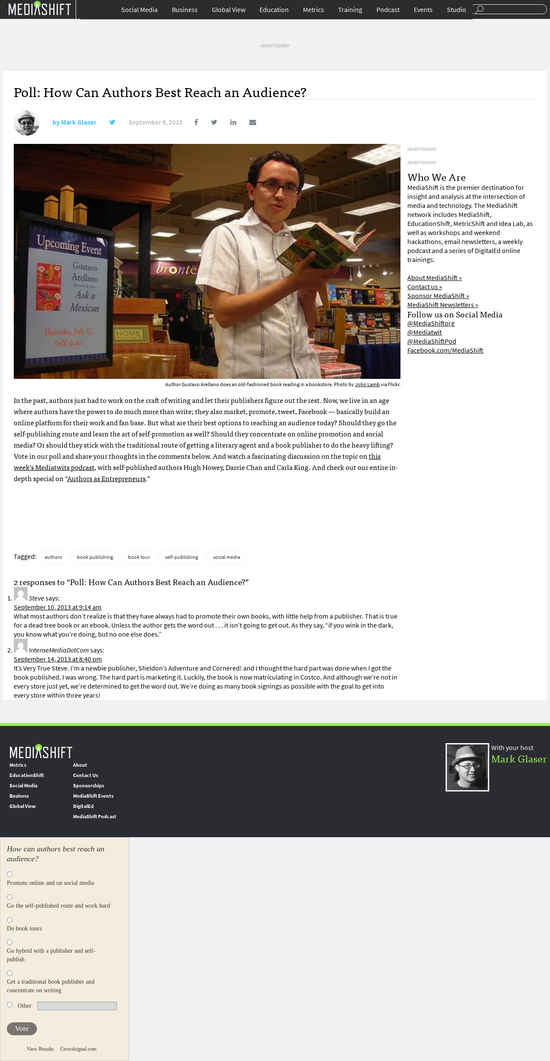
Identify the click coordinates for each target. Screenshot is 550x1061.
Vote (22, 1028)
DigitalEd (83, 806)
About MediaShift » (434, 277)
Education (274, 9)
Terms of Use (263, 1050)
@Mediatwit (424, 332)
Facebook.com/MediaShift (445, 350)
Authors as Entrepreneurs (106, 478)
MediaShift (40, 750)
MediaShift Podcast (94, 816)
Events (423, 9)
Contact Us (85, 775)
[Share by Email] (247, 122)
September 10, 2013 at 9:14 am (57, 607)
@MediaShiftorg (431, 323)
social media (226, 557)
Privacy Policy (225, 1050)
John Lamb (367, 384)
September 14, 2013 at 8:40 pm (58, 659)
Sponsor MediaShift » (438, 295)
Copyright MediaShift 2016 (238, 1057)
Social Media (139, 9)
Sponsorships (88, 785)
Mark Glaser (78, 122)
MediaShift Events (93, 796)
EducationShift (26, 775)
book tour (139, 557)
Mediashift (39, 7)
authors (53, 557)
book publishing (95, 557)
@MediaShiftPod (431, 341)
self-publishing (181, 557)
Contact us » (424, 286)
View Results (40, 1049)
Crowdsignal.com (78, 1049)
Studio (456, 9)
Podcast (388, 9)
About (80, 765)
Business (185, 9)
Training (350, 9)
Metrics (313, 9)
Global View (228, 9)
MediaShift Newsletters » (442, 304)
